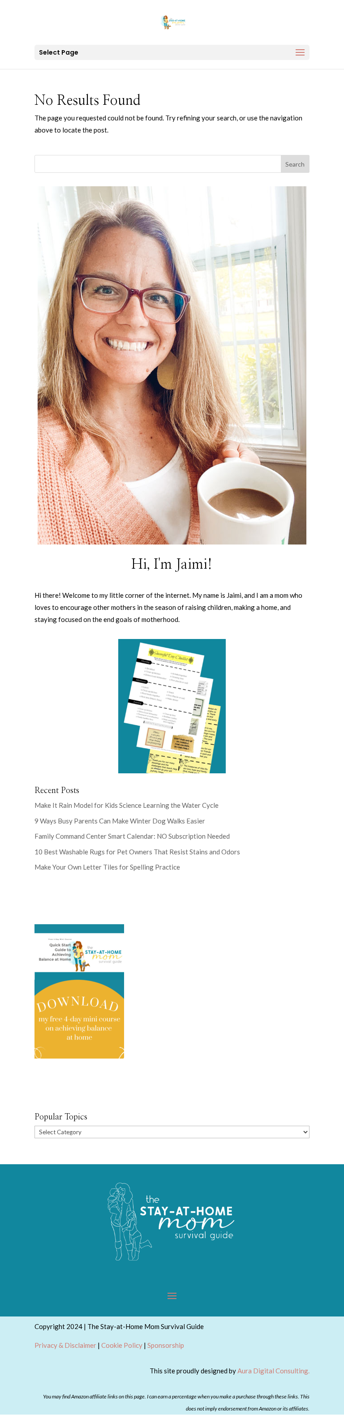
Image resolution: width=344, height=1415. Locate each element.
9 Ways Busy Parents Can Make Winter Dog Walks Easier (119, 821)
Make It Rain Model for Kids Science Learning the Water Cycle (126, 805)
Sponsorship (165, 1345)
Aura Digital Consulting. (273, 1371)
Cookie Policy (121, 1345)
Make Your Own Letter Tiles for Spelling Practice (107, 867)
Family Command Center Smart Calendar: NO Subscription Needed (132, 836)
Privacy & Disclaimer (65, 1345)
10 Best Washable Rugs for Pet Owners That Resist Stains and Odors (137, 852)
